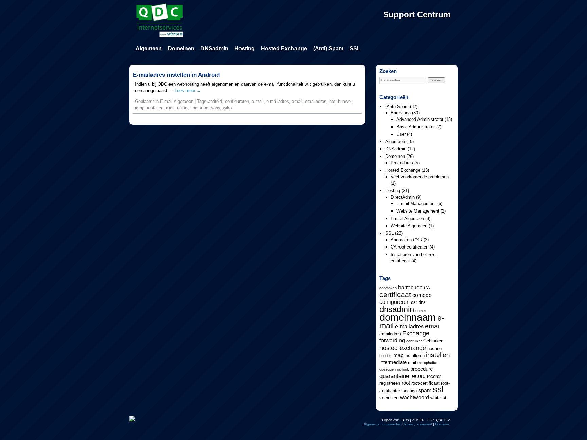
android (215, 101)
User (401, 134)
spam (424, 390)
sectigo (410, 390)
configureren (237, 101)
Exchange (415, 333)
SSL (355, 48)
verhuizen (388, 397)
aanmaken (388, 288)
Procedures (402, 162)
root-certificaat (425, 383)
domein (421, 311)
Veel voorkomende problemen (420, 176)
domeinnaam (407, 317)
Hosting (244, 48)
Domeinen (181, 48)
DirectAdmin (403, 197)
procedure (421, 369)
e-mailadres (277, 101)
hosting (434, 348)
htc (332, 101)
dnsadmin (396, 309)
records (434, 376)
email (297, 101)
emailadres (315, 101)
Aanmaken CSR (406, 239)
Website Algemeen (409, 225)
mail (170, 107)
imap (139, 107)
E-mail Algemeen (176, 101)
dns (422, 302)
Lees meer (188, 90)
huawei (345, 101)
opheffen (431, 363)
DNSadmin (214, 48)
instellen (155, 107)
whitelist (438, 397)
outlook (403, 369)
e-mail (258, 101)
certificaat (395, 294)
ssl (438, 389)
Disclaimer (443, 424)
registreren (389, 383)
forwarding (392, 340)
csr (414, 302)
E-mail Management (416, 203)
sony (215, 107)
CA (427, 287)
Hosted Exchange (284, 48)
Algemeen (149, 48)
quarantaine (394, 375)
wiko (227, 107)
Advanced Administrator (419, 119)
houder (385, 356)
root (406, 383)
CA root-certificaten (409, 247)
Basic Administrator (415, 126)
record (418, 376)
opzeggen (387, 369)
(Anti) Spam (328, 48)
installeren (415, 355)
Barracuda (401, 112)
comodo (422, 295)
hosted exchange (402, 347)
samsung (199, 107)
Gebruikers (434, 340)
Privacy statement (418, 424)
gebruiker (414, 341)
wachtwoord (414, 397)
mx (420, 363)
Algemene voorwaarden (382, 424)
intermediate (393, 362)
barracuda (410, 287)
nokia (182, 107)
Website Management (417, 211)
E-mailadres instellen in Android (176, 75)
